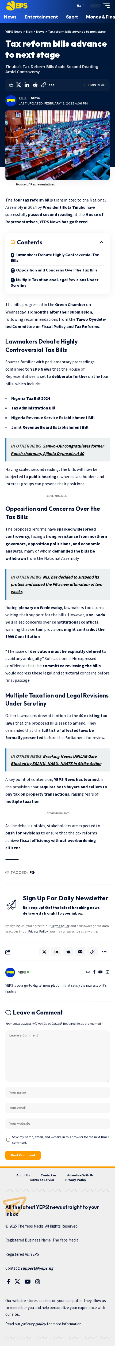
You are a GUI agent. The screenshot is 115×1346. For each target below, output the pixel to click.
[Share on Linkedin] (26, 85)
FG (32, 872)
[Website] (88, 972)
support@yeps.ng (37, 1268)
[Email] (80, 951)
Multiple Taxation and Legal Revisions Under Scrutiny (55, 282)
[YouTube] (100, 972)
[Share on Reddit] (35, 85)
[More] (51, 85)
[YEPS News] (16, 5)
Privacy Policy (38, 931)
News (35, 98)
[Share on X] (18, 85)
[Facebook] (94, 972)
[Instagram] (107, 972)
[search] (70, 5)
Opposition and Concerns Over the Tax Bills (56, 270)
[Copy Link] (43, 85)
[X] (17, 1281)
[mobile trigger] (105, 5)
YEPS (22, 98)
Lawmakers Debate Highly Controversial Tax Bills (55, 257)
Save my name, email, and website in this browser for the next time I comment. (60, 1139)
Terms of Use (60, 926)
